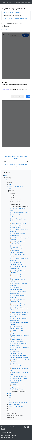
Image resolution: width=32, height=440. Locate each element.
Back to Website (7, 432)
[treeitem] (16, 176)
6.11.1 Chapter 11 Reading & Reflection (15, 18)
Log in (28, 2)
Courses (10, 12)
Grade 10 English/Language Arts (18, 402)
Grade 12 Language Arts (16, 406)
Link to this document (8, 30)
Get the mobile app (7, 437)
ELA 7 (10, 395)
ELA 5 (24, 12)
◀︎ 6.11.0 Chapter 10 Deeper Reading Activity (16, 157)
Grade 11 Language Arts (16, 404)
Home (4, 12)
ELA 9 (10, 400)
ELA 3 (10, 184)
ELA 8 (10, 398)
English (17, 12)
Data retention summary (8, 435)
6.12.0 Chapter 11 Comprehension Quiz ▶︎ (16, 165)
